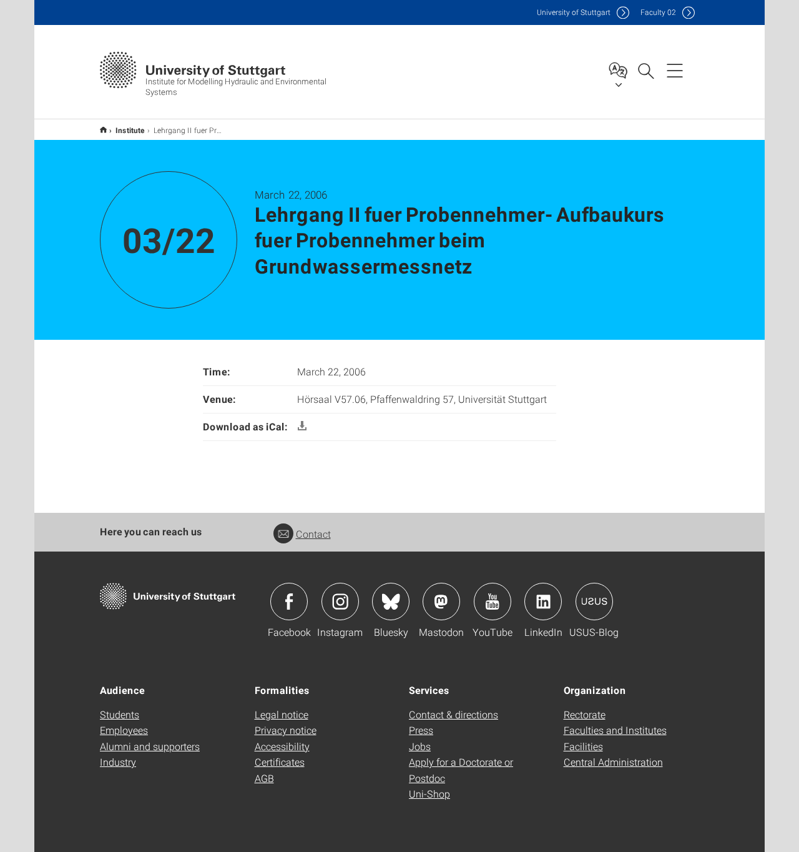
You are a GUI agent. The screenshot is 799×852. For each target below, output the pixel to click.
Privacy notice (285, 729)
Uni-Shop (429, 793)
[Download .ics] (302, 426)
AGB (264, 778)
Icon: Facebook (289, 601)
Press (421, 729)
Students (119, 714)
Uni (573, 12)
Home (103, 129)
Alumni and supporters (150, 746)
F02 (658, 12)
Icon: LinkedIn (543, 601)
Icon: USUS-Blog (594, 601)
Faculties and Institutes (615, 729)
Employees (124, 729)
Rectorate (584, 714)
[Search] (645, 70)
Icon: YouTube (492, 601)
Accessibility (282, 746)
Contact (313, 533)
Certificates (280, 761)
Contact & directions (453, 714)
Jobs (420, 746)
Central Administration (613, 761)
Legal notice (281, 714)
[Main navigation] (675, 70)
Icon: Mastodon (441, 601)
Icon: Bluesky (390, 601)
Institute (130, 130)
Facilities (583, 746)
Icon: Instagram (340, 601)
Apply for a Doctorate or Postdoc (461, 770)
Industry (118, 761)
